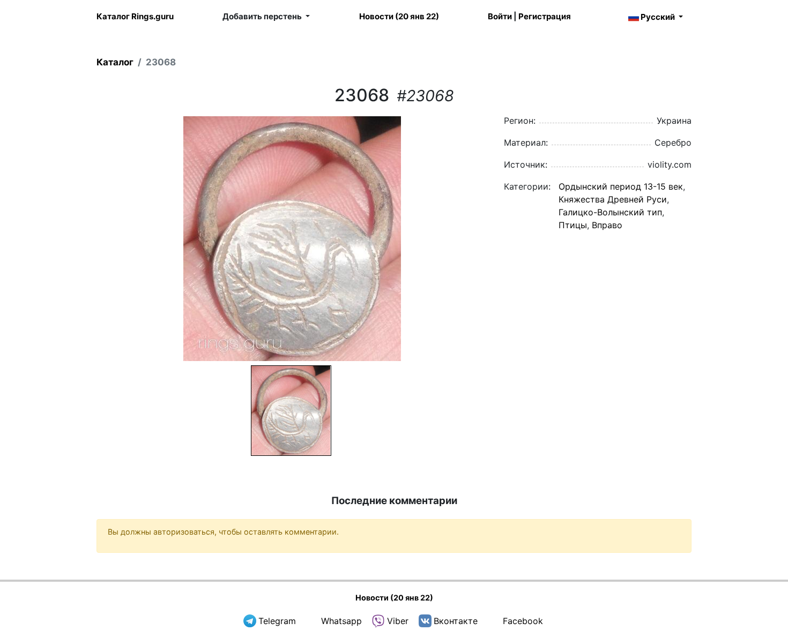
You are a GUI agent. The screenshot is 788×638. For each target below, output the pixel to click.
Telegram (277, 621)
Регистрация (544, 16)
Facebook (523, 621)
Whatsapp (341, 621)
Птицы (573, 225)
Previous (82, 239)
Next (501, 239)
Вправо (607, 225)
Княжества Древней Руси (613, 199)
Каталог (114, 62)
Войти (500, 16)
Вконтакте (456, 621)
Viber (397, 621)
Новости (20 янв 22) (399, 16)
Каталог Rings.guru (135, 16)
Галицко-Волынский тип (610, 212)
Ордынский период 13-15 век (621, 186)
